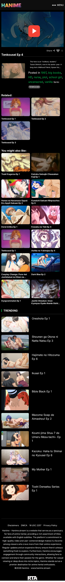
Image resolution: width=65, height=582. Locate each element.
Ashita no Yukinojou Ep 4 (43, 250)
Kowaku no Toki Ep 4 (41, 227)
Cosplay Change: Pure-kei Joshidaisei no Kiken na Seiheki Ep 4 (14, 277)
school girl (55, 77)
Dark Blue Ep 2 (38, 274)
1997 (43, 72)
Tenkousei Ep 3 (8, 142)
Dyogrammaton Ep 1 (11, 301)
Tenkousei (34, 87)
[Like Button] (58, 51)
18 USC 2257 (35, 525)
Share (49, 50)
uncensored (35, 82)
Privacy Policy (50, 525)
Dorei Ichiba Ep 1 (9, 227)
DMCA (24, 525)
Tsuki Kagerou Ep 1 (10, 174)
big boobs (54, 72)
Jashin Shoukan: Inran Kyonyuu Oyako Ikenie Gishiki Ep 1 (45, 303)
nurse (37, 77)
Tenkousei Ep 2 (38, 118)
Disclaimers (13, 525)
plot (44, 77)
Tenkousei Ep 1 (8, 118)
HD (30, 77)
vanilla (49, 82)
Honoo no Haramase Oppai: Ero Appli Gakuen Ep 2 (14, 201)
